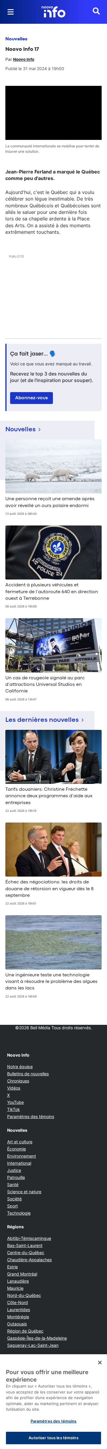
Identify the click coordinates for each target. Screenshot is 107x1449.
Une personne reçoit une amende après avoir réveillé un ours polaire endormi (50, 502)
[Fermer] (99, 1362)
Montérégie (18, 1316)
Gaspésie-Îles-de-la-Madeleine (37, 1338)
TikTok (13, 1109)
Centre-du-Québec (25, 1252)
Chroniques (18, 1080)
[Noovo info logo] (53, 12)
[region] (53, 1401)
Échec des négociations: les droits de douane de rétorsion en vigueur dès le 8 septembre (49, 889)
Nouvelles (16, 39)
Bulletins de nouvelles (28, 1073)
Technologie (19, 1213)
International (19, 1163)
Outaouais (17, 1323)
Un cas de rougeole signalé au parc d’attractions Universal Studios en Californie (45, 685)
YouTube (15, 1102)
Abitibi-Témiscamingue (29, 1238)
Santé (12, 1184)
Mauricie (15, 1288)
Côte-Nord (17, 1302)
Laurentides (18, 1309)
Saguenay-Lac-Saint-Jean (33, 1345)
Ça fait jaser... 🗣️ (33, 354)
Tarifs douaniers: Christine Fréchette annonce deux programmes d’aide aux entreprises (48, 796)
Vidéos (13, 1087)
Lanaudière (18, 1281)
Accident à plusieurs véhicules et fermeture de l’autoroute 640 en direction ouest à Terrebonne (51, 592)
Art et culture (19, 1141)
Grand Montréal (22, 1273)
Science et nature (24, 1191)
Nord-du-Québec (24, 1295)
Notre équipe (20, 1066)
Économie (16, 1148)
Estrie (12, 1266)
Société (14, 1198)
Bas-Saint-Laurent (25, 1245)
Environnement (21, 1155)
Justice (14, 1170)
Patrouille (16, 1177)
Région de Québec (25, 1330)
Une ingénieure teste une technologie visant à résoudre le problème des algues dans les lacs (51, 982)
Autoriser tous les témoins (53, 1437)
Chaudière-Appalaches (29, 1259)
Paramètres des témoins (30, 1116)
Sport (12, 1205)
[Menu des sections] (11, 12)
